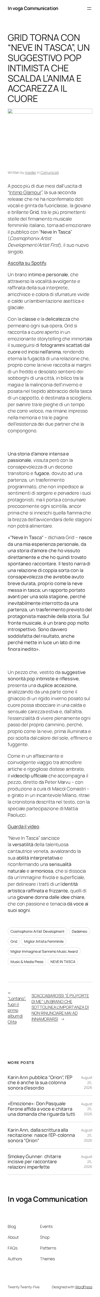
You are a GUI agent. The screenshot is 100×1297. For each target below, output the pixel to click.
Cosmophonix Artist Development (38, 931)
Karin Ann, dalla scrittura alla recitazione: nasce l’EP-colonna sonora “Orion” (41, 1135)
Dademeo (79, 931)
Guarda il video (23, 826)
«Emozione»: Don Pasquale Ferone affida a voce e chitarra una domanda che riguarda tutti (41, 1109)
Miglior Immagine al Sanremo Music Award (44, 951)
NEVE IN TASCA (63, 961)
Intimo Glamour (25, 192)
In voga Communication (33, 8)
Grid (14, 941)
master (30, 172)
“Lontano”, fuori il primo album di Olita (17, 1010)
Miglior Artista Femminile (44, 941)
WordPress (83, 1286)
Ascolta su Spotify (27, 263)
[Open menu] (89, 8)
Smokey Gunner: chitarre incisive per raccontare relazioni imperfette (34, 1162)
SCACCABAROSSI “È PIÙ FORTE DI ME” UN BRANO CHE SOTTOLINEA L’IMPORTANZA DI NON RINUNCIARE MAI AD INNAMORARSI (60, 1007)
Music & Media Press (27, 961)
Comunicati (50, 172)
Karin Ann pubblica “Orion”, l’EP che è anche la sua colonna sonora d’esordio (40, 1083)
